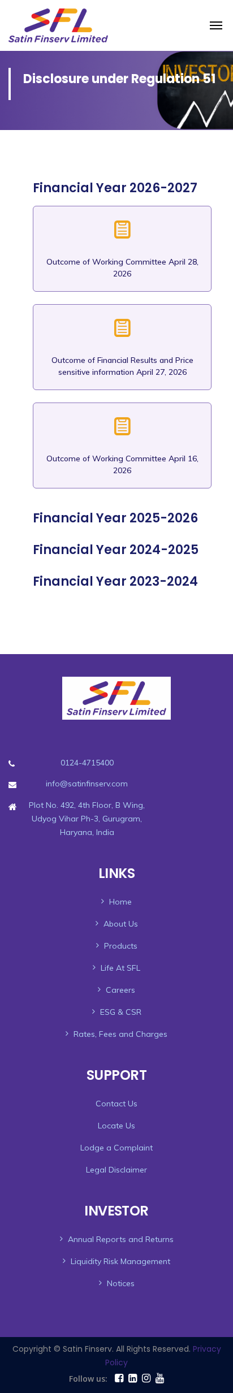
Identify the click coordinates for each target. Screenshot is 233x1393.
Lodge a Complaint (116, 1148)
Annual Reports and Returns (121, 1239)
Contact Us (116, 1103)
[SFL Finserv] (158, 25)
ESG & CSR (120, 1012)
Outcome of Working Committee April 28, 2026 (122, 268)
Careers (120, 990)
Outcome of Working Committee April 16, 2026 (122, 464)
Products (120, 946)
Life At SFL (120, 968)
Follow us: (88, 1378)
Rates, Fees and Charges (120, 1034)
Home (120, 902)
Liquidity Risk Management (120, 1261)
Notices (121, 1283)
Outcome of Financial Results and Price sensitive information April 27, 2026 (122, 366)
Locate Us (116, 1126)
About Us (120, 924)
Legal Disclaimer (116, 1170)
